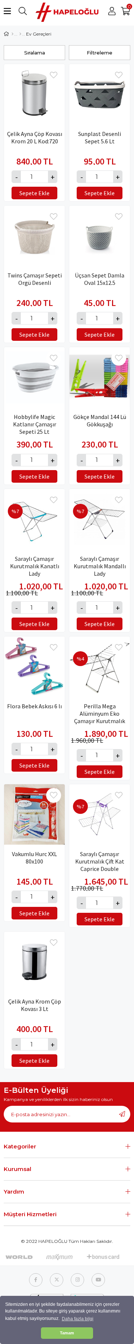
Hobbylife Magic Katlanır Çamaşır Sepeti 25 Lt (34, 420)
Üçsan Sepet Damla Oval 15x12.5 (99, 279)
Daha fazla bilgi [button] (77, 1318)
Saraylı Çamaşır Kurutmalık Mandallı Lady (100, 562)
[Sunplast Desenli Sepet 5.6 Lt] (99, 94)
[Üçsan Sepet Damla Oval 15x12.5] (99, 236)
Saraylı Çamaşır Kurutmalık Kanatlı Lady (34, 562)
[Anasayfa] (12, 34)
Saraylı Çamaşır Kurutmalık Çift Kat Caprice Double (99, 857)
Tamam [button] (67, 1333)
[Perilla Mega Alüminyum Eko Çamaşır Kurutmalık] (99, 666)
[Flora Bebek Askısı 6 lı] (34, 666)
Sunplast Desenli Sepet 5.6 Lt (99, 137)
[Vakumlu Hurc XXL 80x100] (34, 814)
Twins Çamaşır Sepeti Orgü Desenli (34, 279)
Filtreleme (99, 53)
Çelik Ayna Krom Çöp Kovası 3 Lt (34, 1005)
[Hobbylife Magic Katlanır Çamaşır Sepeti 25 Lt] (34, 377)
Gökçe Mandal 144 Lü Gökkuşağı (99, 420)
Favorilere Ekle (53, 75)
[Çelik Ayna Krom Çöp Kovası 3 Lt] (34, 962)
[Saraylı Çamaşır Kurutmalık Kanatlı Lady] (34, 519)
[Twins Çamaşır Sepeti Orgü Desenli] (34, 236)
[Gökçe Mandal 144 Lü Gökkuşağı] (99, 377)
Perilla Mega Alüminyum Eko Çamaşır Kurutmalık (99, 709)
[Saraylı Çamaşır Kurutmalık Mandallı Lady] (99, 519)
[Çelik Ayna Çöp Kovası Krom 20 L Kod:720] (34, 94)
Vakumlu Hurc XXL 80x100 (34, 857)
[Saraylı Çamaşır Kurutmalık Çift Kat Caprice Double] (99, 814)
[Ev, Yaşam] (20, 34)
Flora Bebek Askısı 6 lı (34, 706)
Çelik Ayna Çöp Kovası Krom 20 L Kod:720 (34, 137)
